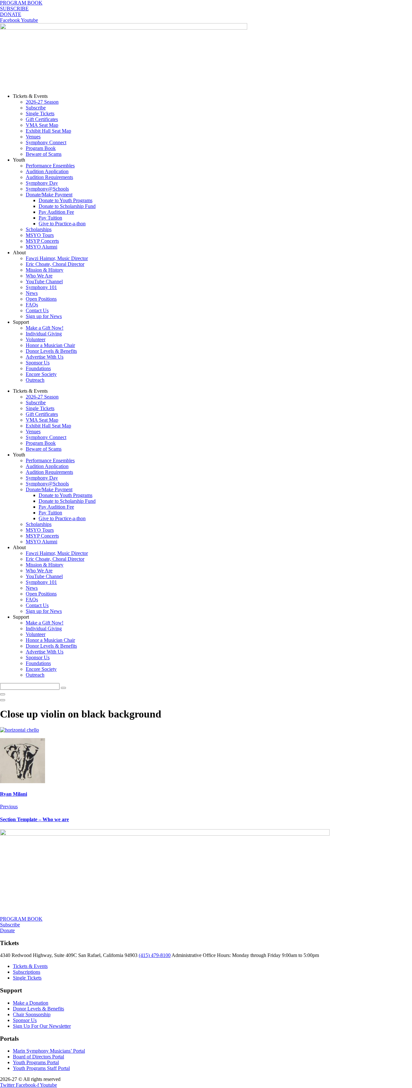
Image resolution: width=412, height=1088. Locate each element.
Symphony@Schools (47, 189)
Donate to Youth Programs (65, 200)
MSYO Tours (40, 235)
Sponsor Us (38, 362)
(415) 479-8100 (155, 955)
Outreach (35, 380)
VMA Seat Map (42, 125)
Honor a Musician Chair (50, 345)
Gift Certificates (42, 119)
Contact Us (37, 310)
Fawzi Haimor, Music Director (57, 258)
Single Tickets (40, 113)
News (32, 293)
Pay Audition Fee (56, 212)
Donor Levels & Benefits (51, 351)
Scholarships (39, 229)
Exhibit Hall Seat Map (48, 131)
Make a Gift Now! (44, 328)
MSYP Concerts (42, 241)
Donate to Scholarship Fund (67, 206)
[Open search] (2, 700)
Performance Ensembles (50, 165)
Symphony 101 (41, 287)
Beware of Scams (43, 154)
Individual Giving (44, 333)
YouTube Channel (44, 281)
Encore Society (41, 374)
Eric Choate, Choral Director (55, 264)
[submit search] (63, 688)
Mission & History (44, 270)
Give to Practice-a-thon (62, 223)
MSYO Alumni (41, 246)
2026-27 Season (42, 102)
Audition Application (47, 171)
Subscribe (36, 107)
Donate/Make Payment (49, 194)
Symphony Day (42, 183)
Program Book (41, 148)
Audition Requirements (49, 177)
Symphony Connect (46, 142)
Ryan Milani (13, 794)
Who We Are (39, 275)
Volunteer (35, 339)
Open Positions (41, 299)
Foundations (38, 368)
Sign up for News (44, 316)
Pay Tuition (50, 217)
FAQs (32, 304)
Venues (33, 136)
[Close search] (2, 694)
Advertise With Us (44, 357)
